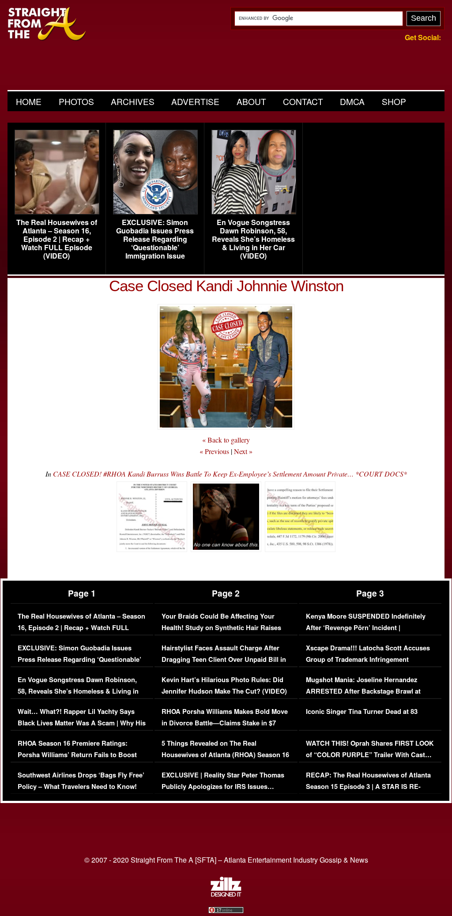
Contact (303, 101)
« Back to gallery (226, 439)
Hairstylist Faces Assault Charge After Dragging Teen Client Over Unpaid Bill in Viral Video (224, 659)
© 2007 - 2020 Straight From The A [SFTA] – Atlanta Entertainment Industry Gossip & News (226, 860)
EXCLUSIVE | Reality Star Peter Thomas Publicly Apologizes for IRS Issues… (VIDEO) (223, 786)
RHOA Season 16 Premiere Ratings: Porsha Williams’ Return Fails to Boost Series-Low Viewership (77, 754)
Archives (132, 101)
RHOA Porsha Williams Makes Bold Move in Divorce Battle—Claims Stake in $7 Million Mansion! (225, 723)
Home (28, 101)
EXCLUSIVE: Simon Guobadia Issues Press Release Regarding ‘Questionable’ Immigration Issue (155, 239)
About (251, 101)
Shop (394, 101)
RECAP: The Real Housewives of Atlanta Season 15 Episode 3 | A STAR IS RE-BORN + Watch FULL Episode (368, 786)
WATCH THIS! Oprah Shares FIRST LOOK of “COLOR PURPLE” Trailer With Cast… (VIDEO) (370, 754)
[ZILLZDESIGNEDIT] (226, 894)
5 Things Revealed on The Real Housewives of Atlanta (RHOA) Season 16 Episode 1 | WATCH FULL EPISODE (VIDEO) (225, 760)
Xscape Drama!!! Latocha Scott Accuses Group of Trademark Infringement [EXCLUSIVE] (368, 659)
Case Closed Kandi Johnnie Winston (226, 285)
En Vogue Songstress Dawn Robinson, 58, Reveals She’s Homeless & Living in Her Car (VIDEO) (253, 239)
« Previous (214, 451)
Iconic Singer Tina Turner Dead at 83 (362, 711)
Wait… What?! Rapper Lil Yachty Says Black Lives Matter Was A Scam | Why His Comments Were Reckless (82, 723)
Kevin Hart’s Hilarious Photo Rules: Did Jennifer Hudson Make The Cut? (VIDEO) (224, 685)
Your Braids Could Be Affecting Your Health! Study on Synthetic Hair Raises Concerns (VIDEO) (221, 627)
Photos (76, 101)
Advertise (195, 101)
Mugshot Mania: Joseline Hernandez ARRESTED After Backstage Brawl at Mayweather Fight (363, 691)
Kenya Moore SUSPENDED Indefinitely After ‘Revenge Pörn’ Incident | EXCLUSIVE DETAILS (366, 627)
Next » (243, 451)
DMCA (352, 101)
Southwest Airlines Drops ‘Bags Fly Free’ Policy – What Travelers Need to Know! (81, 780)
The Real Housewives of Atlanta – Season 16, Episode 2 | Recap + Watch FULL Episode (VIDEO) (56, 239)
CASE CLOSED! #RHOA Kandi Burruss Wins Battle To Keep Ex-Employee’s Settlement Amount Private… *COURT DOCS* (230, 473)
